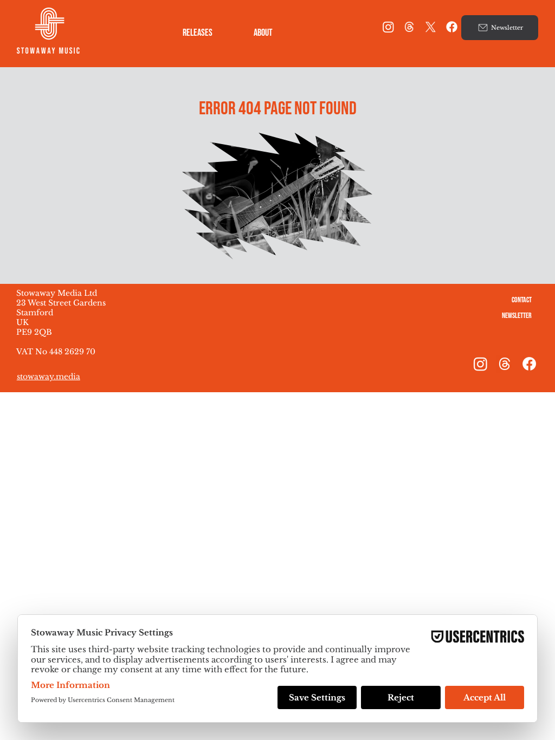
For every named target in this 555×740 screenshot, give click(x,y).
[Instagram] (388, 27)
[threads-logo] (409, 27)
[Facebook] (451, 27)
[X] (430, 27)
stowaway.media (48, 376)
